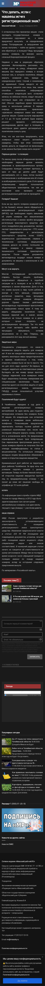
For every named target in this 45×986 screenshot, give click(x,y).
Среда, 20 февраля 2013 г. (28, 26)
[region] (22, 970)
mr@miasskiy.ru (12, 939)
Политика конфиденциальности (14, 948)
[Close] (42, 956)
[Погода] (8, 695)
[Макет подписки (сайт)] (22, 820)
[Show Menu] (3, 3)
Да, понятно (22, 981)
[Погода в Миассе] (22, 692)
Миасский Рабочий (8, 26)
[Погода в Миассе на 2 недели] (33, 695)
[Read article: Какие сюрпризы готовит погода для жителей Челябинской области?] (6, 588)
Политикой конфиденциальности (16, 975)
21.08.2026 (17, 591)
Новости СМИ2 (7, 844)
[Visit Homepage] (24, 3)
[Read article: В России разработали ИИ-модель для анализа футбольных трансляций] (6, 598)
